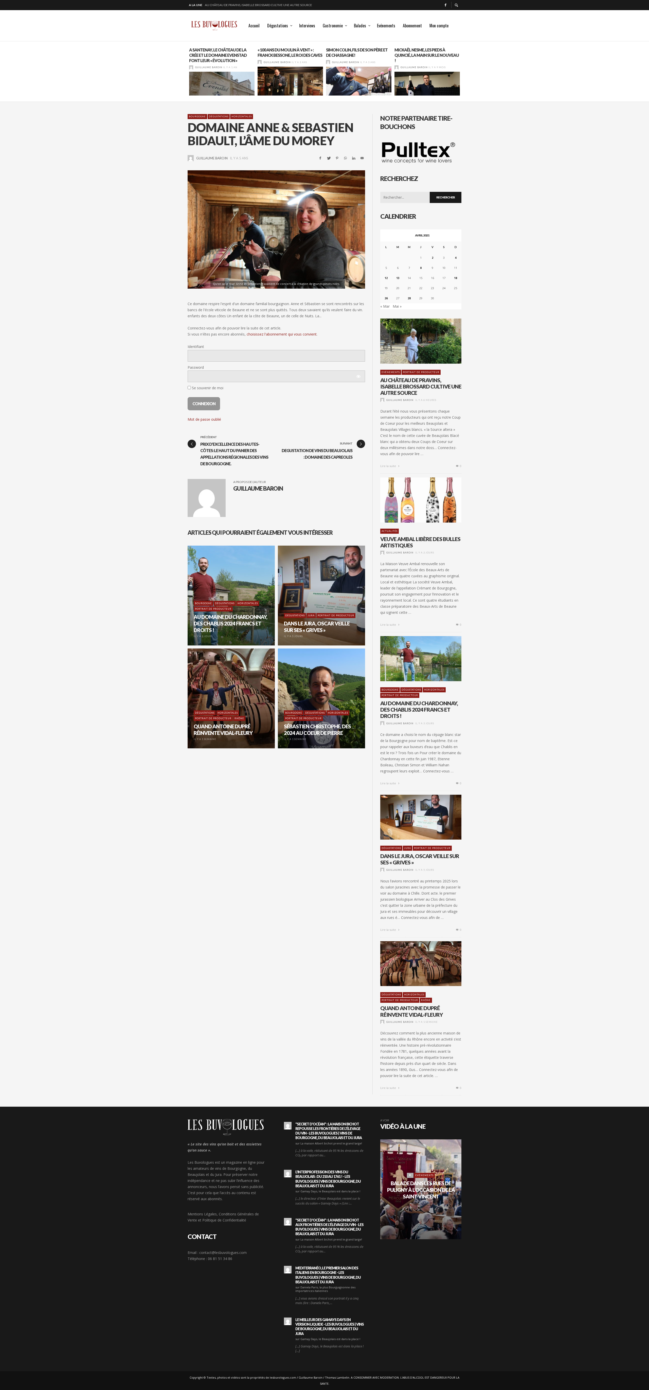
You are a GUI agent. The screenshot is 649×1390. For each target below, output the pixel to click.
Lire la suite (388, 466)
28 (409, 298)
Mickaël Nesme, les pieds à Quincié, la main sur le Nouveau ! (426, 55)
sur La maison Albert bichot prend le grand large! (328, 1143)
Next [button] (465, 73)
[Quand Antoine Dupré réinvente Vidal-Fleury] (412, 963)
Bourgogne (197, 116)
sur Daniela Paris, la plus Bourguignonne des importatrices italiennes (325, 1289)
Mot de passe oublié (204, 419)
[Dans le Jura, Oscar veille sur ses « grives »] (412, 817)
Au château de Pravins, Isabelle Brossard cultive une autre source (420, 386)
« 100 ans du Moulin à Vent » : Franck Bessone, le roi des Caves (290, 52)
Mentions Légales (202, 1214)
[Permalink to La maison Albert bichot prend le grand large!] (288, 1125)
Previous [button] (184, 73)
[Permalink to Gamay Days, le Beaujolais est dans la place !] (288, 1173)
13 (397, 278)
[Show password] (358, 376)
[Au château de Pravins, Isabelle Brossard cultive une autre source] (412, 341)
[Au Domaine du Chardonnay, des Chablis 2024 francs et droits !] (412, 658)
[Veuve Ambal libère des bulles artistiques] (412, 500)
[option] (222, 71)
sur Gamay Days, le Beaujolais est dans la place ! (327, 1191)
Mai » (397, 306)
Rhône (426, 1000)
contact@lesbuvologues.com (223, 1252)
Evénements (391, 372)
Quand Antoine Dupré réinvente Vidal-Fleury (411, 1011)
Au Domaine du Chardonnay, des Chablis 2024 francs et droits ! (419, 709)
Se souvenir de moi (207, 387)
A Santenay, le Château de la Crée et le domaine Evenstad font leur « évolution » (218, 55)
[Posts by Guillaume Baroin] (191, 67)
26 (386, 298)
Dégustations (218, 116)
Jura (407, 848)
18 (455, 278)
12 (386, 278)
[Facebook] (445, 5)
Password (196, 367)
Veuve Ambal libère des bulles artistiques (238, 5)
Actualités (390, 531)
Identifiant (196, 346)
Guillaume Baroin (208, 67)
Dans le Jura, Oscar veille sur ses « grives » (419, 859)
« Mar (385, 306)
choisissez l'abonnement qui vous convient (282, 334)
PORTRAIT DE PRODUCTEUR (421, 372)
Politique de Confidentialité (224, 1220)
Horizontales (241, 116)
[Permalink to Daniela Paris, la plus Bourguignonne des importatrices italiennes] (288, 1269)
